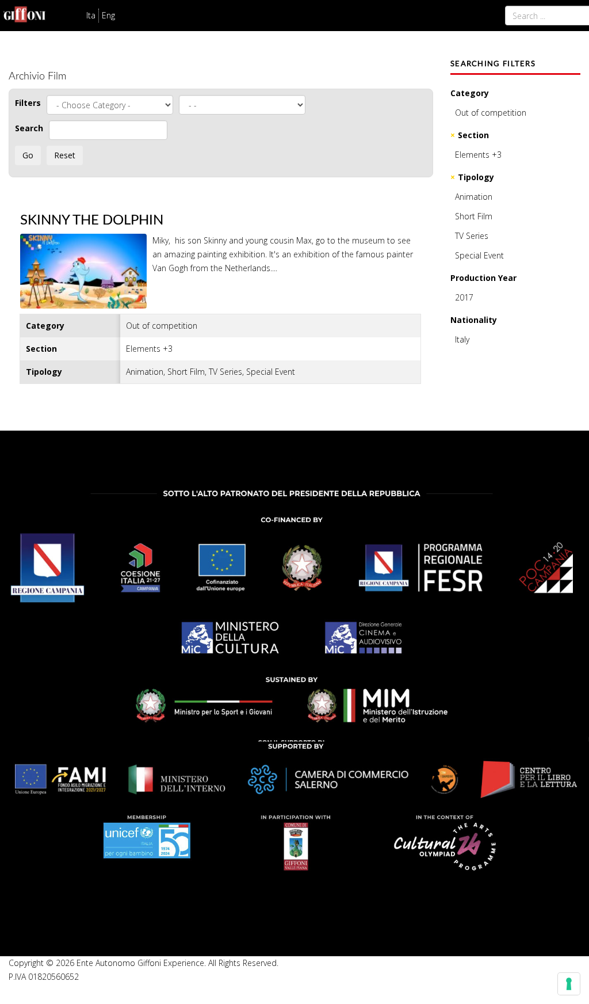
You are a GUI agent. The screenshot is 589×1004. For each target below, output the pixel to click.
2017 (464, 297)
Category (469, 93)
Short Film (473, 216)
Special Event (479, 255)
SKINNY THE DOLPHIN (91, 220)
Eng (108, 15)
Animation (473, 196)
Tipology (476, 177)
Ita (90, 15)
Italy (462, 339)
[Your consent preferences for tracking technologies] (569, 984)
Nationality (473, 319)
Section (473, 135)
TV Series (471, 235)
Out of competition (490, 112)
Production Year (483, 277)
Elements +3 (478, 154)
